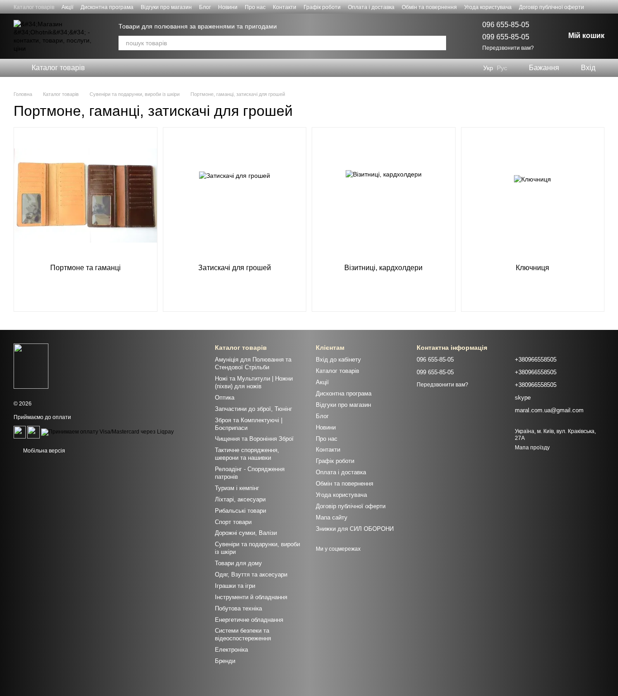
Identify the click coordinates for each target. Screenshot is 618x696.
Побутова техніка (238, 608)
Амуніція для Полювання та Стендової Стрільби (253, 363)
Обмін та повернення (429, 7)
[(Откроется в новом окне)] (20, 432)
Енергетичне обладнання (249, 619)
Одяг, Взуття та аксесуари (251, 574)
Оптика (224, 397)
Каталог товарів (34, 7)
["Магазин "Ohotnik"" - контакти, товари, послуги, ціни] (31, 365)
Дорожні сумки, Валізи (246, 532)
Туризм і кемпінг (237, 488)
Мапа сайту (331, 517)
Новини (228, 7)
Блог (205, 7)
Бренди (225, 661)
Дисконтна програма (107, 7)
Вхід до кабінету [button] (338, 359)
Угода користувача (488, 7)
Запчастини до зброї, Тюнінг (253, 408)
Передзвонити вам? (508, 48)
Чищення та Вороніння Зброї (254, 438)
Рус (502, 68)
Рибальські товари (240, 510)
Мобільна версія (43, 451)
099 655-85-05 (505, 37)
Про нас (255, 7)
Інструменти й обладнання (251, 597)
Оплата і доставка (371, 7)
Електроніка (231, 649)
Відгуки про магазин (166, 7)
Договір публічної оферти (551, 7)
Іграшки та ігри (235, 585)
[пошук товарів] (439, 43)
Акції (67, 7)
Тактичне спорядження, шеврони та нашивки (247, 454)
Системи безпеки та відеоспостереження (243, 634)
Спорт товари (233, 522)
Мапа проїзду (532, 447)
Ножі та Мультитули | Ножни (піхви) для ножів (254, 382)
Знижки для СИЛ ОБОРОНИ (355, 528)
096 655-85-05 (505, 25)
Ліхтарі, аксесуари (240, 499)
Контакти (284, 7)
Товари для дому (238, 563)
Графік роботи (322, 7)
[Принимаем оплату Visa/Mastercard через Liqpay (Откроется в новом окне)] (107, 432)
